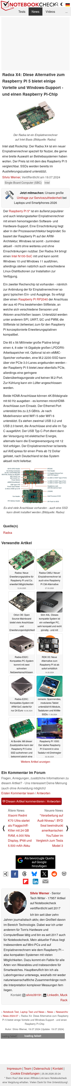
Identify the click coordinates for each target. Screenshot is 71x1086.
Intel (47, 182)
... (66, 11)
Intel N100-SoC (22, 256)
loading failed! (9, 1036)
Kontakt (58, 1068)
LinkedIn (52, 995)
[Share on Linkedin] (35, 881)
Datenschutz (42, 1068)
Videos (50, 11)
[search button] (57, 4)
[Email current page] (45, 881)
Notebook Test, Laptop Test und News (23, 1012)
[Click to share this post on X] (44, 873)
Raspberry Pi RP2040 (33, 299)
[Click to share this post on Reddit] (54, 873)
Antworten (43, 793)
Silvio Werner (11, 177)
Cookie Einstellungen (25, 1073)
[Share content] (5, 874)
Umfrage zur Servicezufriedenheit (39, 197)
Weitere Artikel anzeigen (35, 761)
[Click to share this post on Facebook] (14, 874)
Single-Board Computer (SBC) (23, 182)
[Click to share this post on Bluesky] (34, 874)
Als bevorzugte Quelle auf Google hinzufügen (39, 862)
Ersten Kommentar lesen (17, 793)
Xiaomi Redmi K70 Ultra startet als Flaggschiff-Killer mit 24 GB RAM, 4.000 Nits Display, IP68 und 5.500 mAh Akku (20, 830)
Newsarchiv (62, 1012)
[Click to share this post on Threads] (24, 874)
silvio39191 (33, 995)
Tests (21, 11)
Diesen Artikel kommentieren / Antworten (33, 801)
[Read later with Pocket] (64, 873)
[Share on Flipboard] (25, 881)
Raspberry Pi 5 (19, 211)
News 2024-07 (10, 1016)
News (35, 11)
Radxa (7, 532)
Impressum (14, 1068)
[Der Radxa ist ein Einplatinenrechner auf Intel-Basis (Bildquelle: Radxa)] (35, 116)
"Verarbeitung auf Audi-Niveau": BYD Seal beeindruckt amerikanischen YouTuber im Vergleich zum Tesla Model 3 (49, 830)
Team (27, 1068)
